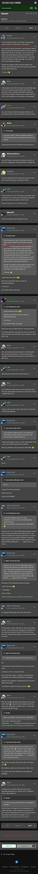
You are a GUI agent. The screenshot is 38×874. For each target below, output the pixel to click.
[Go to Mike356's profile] (4, 214)
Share (9, 846)
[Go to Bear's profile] (4, 83)
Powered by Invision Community (19, 871)
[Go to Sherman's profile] (4, 300)
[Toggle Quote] (4, 131)
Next (31, 28)
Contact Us (25, 867)
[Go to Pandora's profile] (4, 173)
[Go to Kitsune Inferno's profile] (4, 155)
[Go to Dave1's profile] (4, 37)
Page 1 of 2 (18, 28)
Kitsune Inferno (13, 154)
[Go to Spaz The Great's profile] (4, 507)
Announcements (21, 21)
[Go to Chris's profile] (4, 107)
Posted (16, 38)
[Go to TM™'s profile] (4, 190)
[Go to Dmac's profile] (4, 124)
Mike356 (10, 212)
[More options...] (34, 37)
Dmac (9, 123)
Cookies (33, 867)
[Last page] (35, 28)
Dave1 (5, 19)
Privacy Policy (14, 867)
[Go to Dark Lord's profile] (4, 229)
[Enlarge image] (9, 72)
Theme (4, 867)
